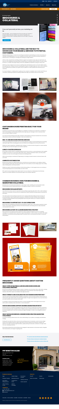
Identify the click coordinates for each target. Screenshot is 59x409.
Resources (54, 5)
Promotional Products (23, 377)
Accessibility (16, 397)
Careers (40, 376)
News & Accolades (33, 378)
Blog (46, 1)
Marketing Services (15, 378)
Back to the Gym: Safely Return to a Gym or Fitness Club (38, 341)
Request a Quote (45, 8)
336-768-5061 (13, 8)
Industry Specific (24, 381)
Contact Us (55, 1)
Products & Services (34, 5)
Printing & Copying (6, 15)
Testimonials (41, 378)
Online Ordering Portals (5, 384)
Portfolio (42, 5)
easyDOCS (49, 1)
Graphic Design (14, 376)
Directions (20, 362)
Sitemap (29, 397)
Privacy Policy (5, 397)
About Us (48, 5)
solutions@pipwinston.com (24, 360)
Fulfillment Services (24, 379)
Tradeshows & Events (14, 381)
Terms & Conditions (10, 397)
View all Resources (7, 339)
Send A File (53, 8)
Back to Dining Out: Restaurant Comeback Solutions (37, 338)
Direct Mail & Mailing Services (6, 381)
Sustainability (50, 376)
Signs (4, 376)
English (43, 1)
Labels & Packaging (14, 384)
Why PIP (31, 376)
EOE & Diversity (20, 397)
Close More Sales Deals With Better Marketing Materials (38, 336)
